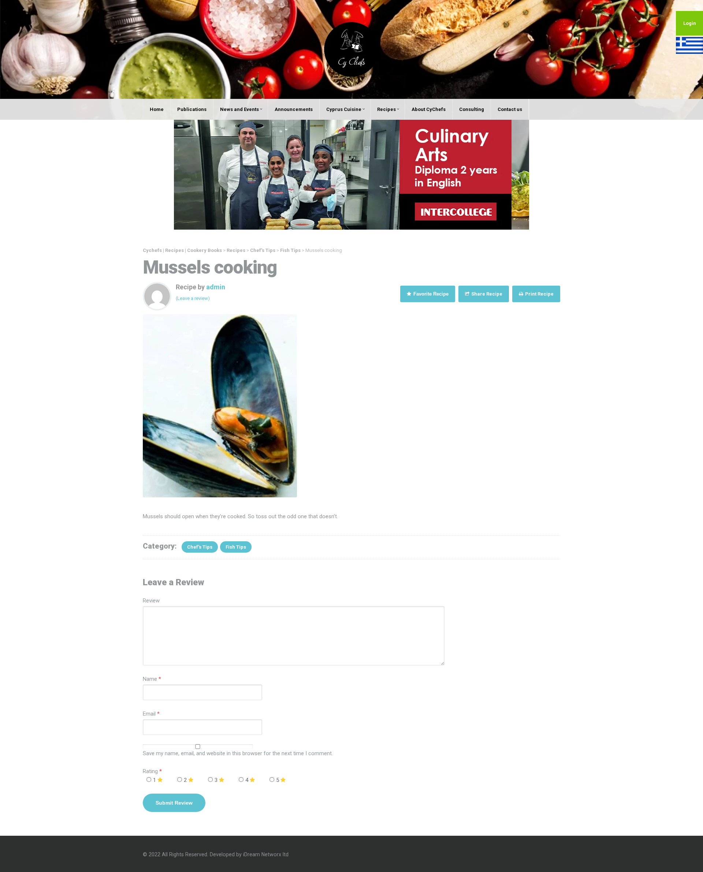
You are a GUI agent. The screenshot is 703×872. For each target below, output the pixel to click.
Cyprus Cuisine (343, 109)
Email (149, 713)
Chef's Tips (199, 547)
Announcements (294, 109)
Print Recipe (539, 294)
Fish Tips (236, 547)
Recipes (386, 109)
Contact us (510, 109)
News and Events (239, 109)
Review (151, 600)
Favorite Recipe (430, 294)
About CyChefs (429, 109)
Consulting (471, 109)
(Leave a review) (193, 298)
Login (689, 23)
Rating (152, 771)
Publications (192, 109)
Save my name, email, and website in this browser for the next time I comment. (238, 753)
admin (215, 287)
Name (150, 679)
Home (157, 109)
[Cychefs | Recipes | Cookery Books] (351, 49)
